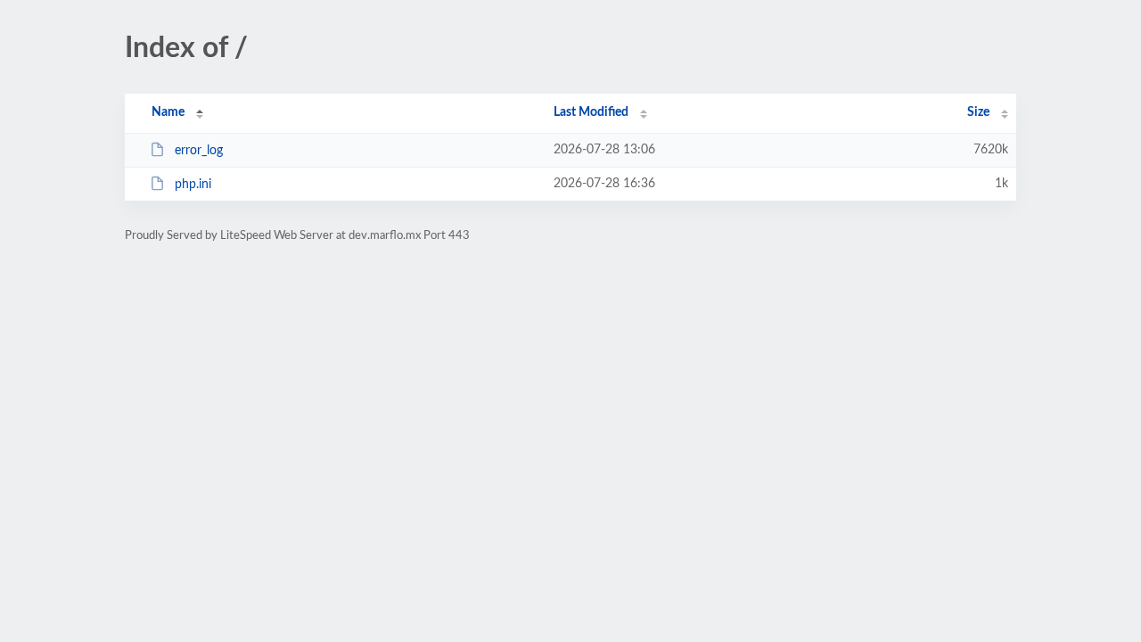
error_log (199, 150)
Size (978, 112)
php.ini (193, 184)
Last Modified (591, 112)
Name (168, 112)
